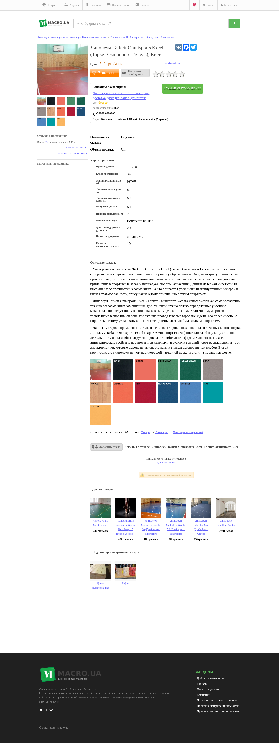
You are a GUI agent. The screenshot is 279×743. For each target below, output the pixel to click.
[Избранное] (194, 5)
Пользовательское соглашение (217, 700)
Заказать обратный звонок (182, 88)
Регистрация (230, 5)
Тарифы (202, 683)
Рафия (125, 583)
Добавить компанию (210, 678)
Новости (144, 5)
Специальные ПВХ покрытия (126, 37)
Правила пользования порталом (218, 711)
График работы (172, 63)
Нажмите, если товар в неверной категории (169, 475)
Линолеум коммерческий (188, 432)
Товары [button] (51, 5)
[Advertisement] (166, 622)
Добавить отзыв (109, 446)
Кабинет (209, 5)
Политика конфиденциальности (218, 706)
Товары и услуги (208, 689)
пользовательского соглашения (94, 697)
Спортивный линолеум (160, 37)
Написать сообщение (135, 72)
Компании (95, 5)
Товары (145, 432)
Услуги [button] (73, 5)
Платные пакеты (120, 5)
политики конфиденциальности (128, 697)
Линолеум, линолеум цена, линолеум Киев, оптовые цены (71, 37)
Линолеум (161, 432)
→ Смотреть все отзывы (74, 147)
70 (46, 141)
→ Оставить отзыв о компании (70, 153)
